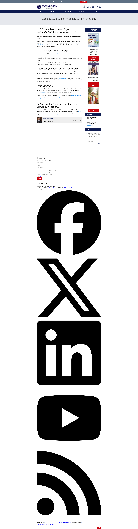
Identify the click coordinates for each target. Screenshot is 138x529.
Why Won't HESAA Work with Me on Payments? (94, 141)
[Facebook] (69, 254)
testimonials (49, 114)
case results (55, 114)
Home (41, 11)
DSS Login (43, 526)
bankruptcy (58, 71)
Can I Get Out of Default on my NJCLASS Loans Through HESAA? (94, 134)
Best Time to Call (40, 174)
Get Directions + (72, 187)
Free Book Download (93, 29)
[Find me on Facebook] (73, 120)
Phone (38, 167)
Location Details (90, 125)
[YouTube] (69, 449)
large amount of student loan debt (48, 34)
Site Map (38, 526)
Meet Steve (67, 11)
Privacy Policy (43, 176)
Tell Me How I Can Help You (43, 173)
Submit (39, 178)
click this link (42, 92)
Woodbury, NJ (41, 109)
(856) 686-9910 (93, 6)
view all (97, 143)
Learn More (83, 1)
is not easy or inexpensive (63, 78)
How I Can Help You (53, 11)
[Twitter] (69, 319)
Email (38, 164)
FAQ (88, 129)
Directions (89, 126)
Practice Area (40, 169)
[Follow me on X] (75, 120)
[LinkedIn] (69, 384)
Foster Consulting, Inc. (64, 522)
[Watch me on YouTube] (80, 120)
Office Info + (66, 187)
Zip (38, 165)
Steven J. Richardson (47, 118)
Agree (42, 176)
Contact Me (94, 11)
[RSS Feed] (69, 515)
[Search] (99, 528)
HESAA (56, 53)
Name (38, 162)
